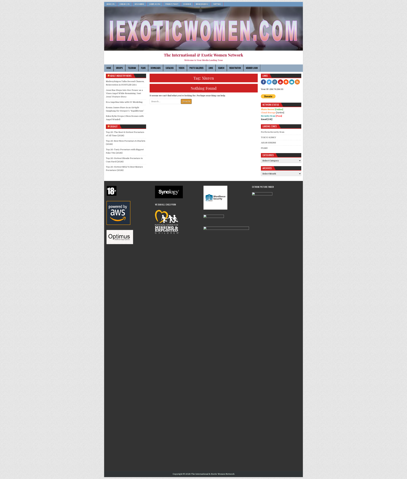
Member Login (252, 67)
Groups (119, 67)
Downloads (156, 67)
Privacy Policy (171, 4)
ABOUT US (111, 4)
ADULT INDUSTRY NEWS (120, 75)
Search (221, 67)
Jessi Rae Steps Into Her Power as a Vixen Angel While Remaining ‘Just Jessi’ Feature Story (124, 93)
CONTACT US (125, 4)
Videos (181, 67)
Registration (235, 67)
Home (109, 67)
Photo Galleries (197, 67)
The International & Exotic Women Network (203, 54)
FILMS (264, 148)
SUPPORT (217, 4)
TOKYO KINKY (268, 137)
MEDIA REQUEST (202, 4)
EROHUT (114, 126)
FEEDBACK (187, 4)
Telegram (132, 67)
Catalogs (170, 67)
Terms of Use (154, 4)
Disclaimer (139, 4)
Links (211, 67)
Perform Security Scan (272, 132)
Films (143, 67)
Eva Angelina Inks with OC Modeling (124, 102)
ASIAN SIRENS (268, 142)
